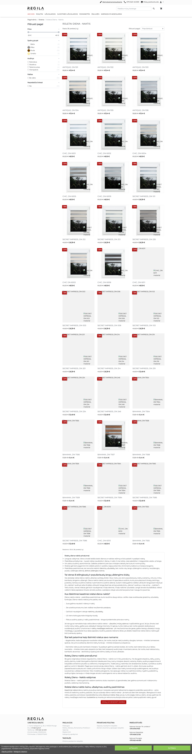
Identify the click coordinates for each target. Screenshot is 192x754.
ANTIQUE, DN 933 (140, 67)
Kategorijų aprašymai (70, 734)
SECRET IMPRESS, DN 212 (73, 239)
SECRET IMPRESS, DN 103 (144, 325)
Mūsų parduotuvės (150, 2)
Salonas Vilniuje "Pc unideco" (140, 726)
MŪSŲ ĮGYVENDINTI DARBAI (113, 702)
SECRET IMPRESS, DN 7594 (110, 497)
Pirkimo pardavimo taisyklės (72, 741)
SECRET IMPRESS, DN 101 (143, 196)
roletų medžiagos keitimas (102, 628)
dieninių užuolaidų (107, 568)
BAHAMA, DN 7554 (141, 411)
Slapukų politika (7, 751)
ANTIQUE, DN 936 (140, 110)
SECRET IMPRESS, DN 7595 (144, 497)
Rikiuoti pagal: (134, 29)
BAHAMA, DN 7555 (141, 541)
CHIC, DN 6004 (139, 153)
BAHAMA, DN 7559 (71, 497)
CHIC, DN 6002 (104, 153)
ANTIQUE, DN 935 (105, 110)
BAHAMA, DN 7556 (71, 454)
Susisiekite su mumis (95, 697)
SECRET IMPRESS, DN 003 (74, 325)
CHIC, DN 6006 (104, 282)
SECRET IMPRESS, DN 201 (74, 368)
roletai (109, 695)
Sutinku (172, 748)
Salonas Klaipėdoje (136, 732)
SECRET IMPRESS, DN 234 (74, 411)
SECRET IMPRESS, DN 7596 (74, 541)
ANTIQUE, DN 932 (105, 67)
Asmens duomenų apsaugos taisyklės (110, 728)
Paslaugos (66, 726)
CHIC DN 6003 (69, 282)
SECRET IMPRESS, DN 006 (109, 325)
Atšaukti (133, 748)
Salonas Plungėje (136, 738)
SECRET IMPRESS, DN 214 (109, 368)
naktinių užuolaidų (95, 612)
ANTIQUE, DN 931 (70, 67)
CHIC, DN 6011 (138, 282)
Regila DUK (66, 732)
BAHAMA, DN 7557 (106, 454)
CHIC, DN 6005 (69, 196)
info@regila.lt (36, 728)
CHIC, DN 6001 (69, 153)
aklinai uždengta (91, 571)
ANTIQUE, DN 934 (70, 110)
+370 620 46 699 (131, 2)
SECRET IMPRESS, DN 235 (144, 239)
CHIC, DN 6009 (104, 196)
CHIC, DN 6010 (104, 541)
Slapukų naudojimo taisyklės (107, 726)
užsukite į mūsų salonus (118, 624)
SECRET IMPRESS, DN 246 (109, 411)
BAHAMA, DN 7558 (141, 454)
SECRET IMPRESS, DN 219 (144, 368)
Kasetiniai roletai (71, 690)
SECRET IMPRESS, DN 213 (109, 239)
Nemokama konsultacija (111, 2)
